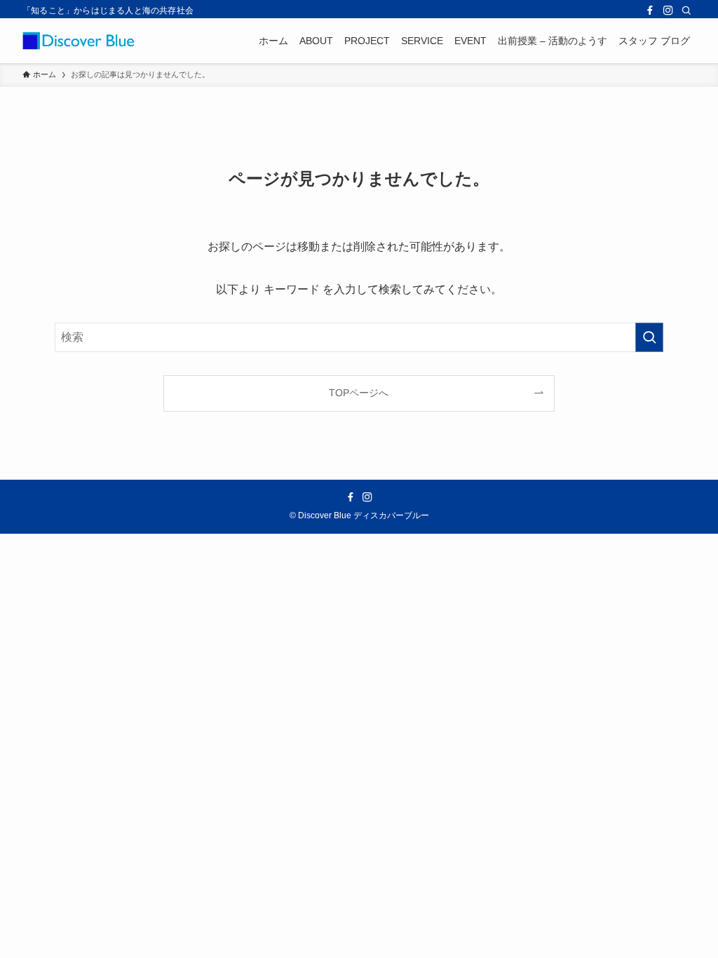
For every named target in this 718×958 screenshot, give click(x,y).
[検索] (686, 10)
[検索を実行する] (649, 337)
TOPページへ (358, 392)
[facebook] (650, 10)
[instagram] (668, 10)
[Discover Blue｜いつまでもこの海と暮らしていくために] (78, 40)
